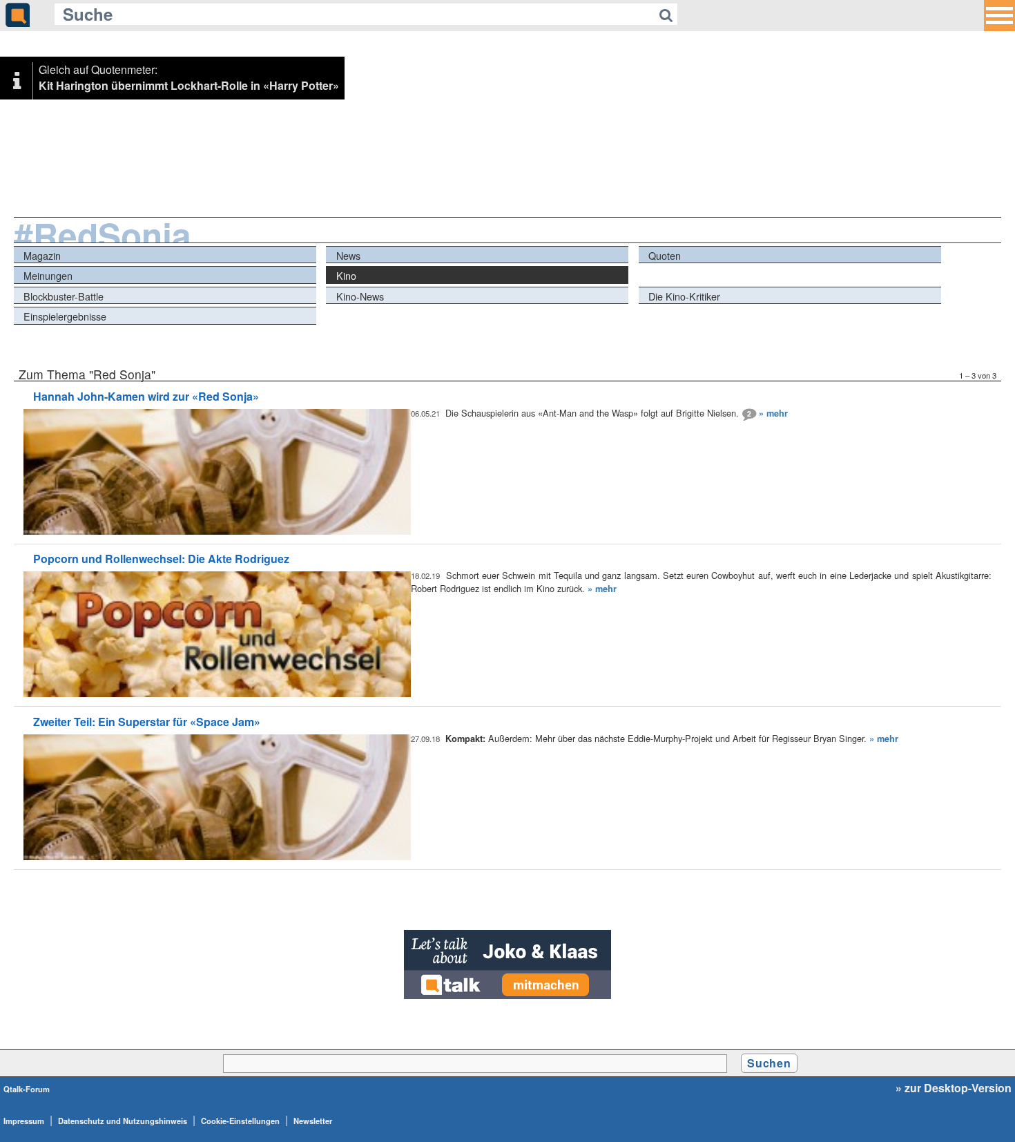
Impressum (23, 1120)
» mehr (773, 413)
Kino (346, 275)
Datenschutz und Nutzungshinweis (122, 1120)
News (348, 255)
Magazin (42, 255)
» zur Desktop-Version (954, 1088)
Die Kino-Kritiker (684, 296)
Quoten (664, 255)
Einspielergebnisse (64, 316)
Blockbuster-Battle (63, 296)
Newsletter (312, 1120)
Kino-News (360, 296)
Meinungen (47, 275)
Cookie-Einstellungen (240, 1120)
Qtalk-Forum (26, 1088)
